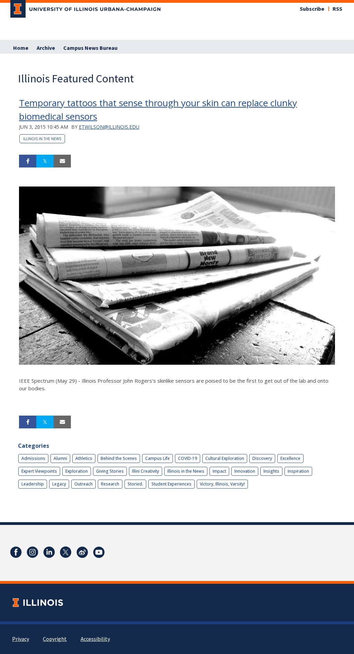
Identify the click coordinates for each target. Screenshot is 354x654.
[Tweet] (45, 161)
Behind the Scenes (119, 458)
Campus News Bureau (90, 48)
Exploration (76, 471)
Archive (46, 48)
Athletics (83, 458)
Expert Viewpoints (39, 471)
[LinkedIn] (49, 552)
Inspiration (298, 471)
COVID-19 (187, 458)
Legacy (59, 484)
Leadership (32, 484)
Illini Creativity (145, 471)
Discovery (262, 458)
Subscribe (312, 9)
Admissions (33, 458)
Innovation (244, 471)
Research (110, 484)
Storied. (135, 484)
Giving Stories (110, 471)
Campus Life (157, 458)
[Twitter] (65, 552)
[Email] (62, 161)
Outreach (83, 484)
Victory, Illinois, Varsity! (222, 484)
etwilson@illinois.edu (109, 127)
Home (20, 48)
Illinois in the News (42, 138)
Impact (219, 471)
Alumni (60, 458)
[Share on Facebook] (27, 161)
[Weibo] (82, 552)
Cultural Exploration (224, 458)
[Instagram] (32, 552)
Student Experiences (171, 484)
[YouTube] (98, 552)
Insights (271, 471)
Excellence (290, 458)
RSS (337, 9)
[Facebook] (16, 552)
